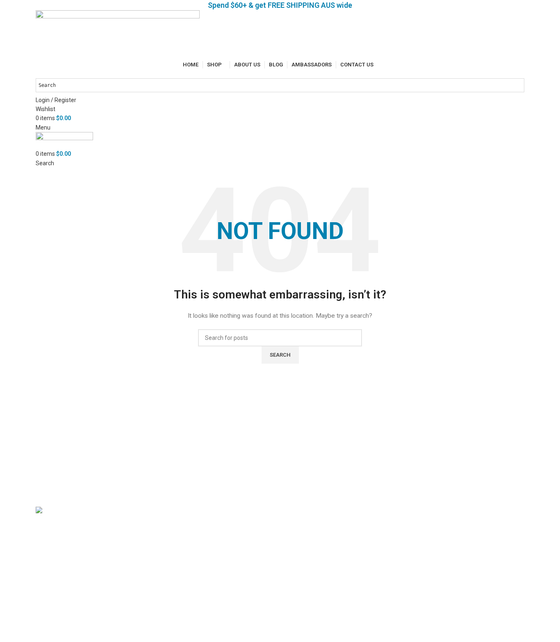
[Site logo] (118, 34)
